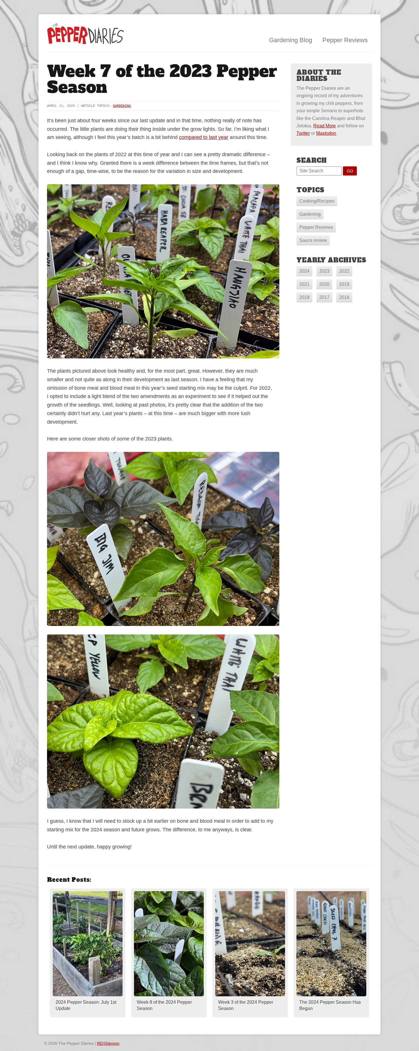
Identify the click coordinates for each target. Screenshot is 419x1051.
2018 (304, 297)
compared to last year (203, 137)
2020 (324, 284)
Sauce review (313, 240)
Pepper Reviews (345, 40)
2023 (324, 271)
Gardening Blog (290, 40)
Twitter (303, 133)
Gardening (122, 106)
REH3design (108, 1043)
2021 (304, 284)
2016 (344, 297)
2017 (324, 297)
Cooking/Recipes (316, 201)
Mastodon (326, 133)
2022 (344, 271)
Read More (324, 125)
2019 (344, 284)
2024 (304, 271)
